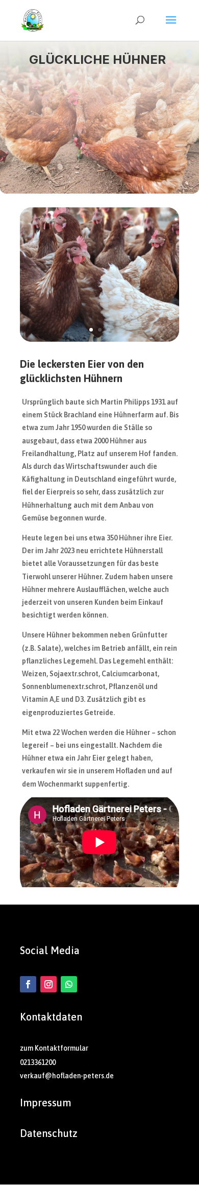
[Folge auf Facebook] (28, 984)
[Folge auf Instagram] (48, 984)
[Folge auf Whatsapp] (69, 984)
